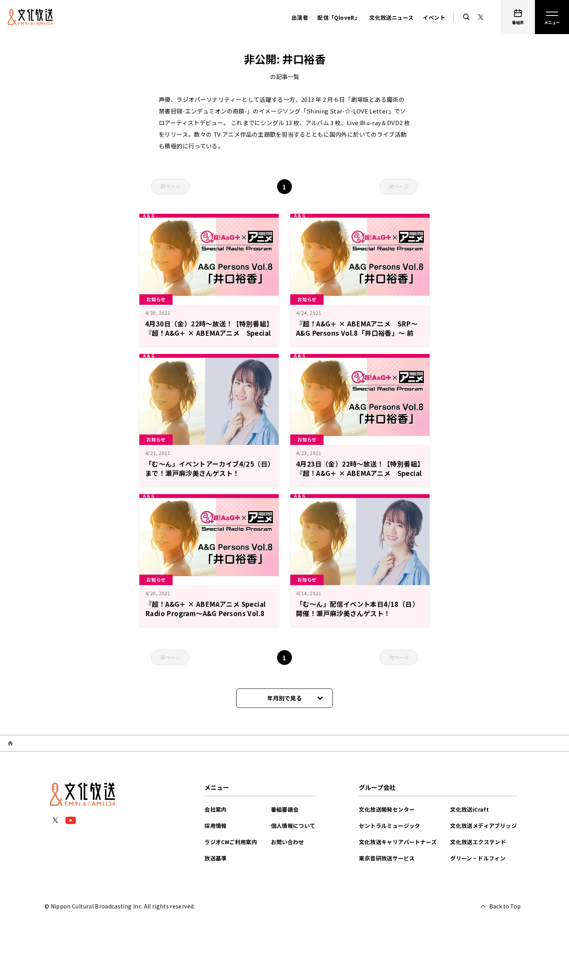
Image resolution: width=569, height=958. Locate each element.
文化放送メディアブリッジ (483, 825)
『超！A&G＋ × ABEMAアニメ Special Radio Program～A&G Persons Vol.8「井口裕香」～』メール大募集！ (205, 613)
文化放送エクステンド (478, 842)
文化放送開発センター (387, 809)
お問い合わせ (287, 842)
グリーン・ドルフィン (478, 858)
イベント (434, 17)
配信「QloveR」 (338, 17)
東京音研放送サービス (387, 858)
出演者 (299, 17)
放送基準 (215, 858)
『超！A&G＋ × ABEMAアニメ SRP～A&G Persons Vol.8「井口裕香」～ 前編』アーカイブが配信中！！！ (357, 333)
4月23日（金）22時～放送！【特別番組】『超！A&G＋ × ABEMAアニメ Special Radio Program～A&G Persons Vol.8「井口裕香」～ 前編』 (359, 477)
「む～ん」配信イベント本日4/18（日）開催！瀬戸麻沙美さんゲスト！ (357, 608)
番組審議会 (285, 809)
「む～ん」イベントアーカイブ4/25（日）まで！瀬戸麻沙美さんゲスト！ (208, 468)
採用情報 (215, 825)
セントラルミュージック (389, 825)
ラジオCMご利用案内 (230, 842)
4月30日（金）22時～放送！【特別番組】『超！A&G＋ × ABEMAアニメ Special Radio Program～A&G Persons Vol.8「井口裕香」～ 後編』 (208, 337)
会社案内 (215, 809)
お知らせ (156, 299)
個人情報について (293, 825)
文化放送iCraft (469, 809)
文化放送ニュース (391, 17)
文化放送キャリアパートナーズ (398, 842)
